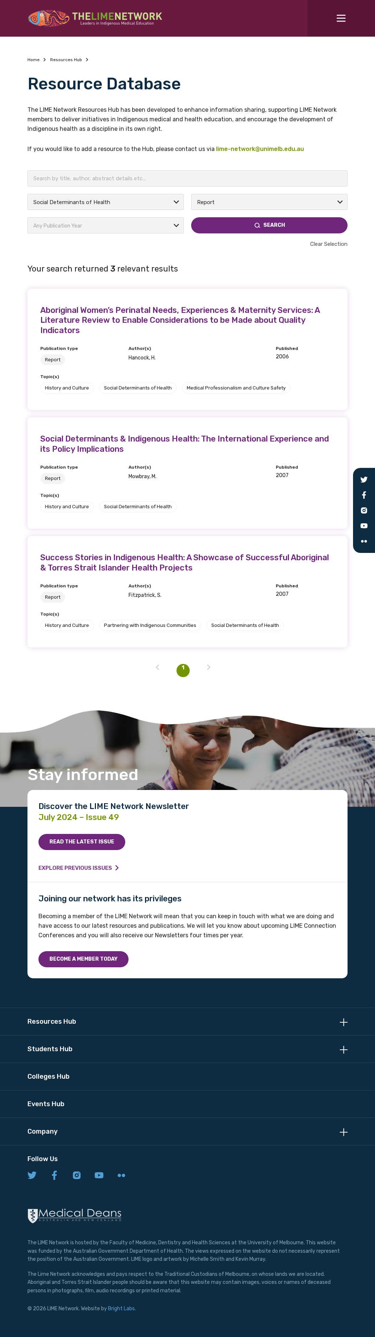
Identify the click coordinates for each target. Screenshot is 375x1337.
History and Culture (67, 388)
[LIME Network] (95, 18)
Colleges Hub (48, 1076)
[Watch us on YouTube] (99, 1176)
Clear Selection (329, 244)
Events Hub (45, 1104)
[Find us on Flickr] (121, 1176)
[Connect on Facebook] (54, 1176)
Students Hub (50, 1049)
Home (33, 59)
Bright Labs (121, 1308)
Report (52, 359)
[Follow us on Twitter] (32, 1176)
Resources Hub (66, 59)
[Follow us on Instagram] (76, 1176)
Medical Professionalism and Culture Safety (236, 388)
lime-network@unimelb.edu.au (260, 148)
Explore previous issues (75, 868)
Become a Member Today (83, 959)
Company (42, 1131)
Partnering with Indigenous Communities (150, 625)
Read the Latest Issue (81, 842)
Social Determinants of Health (138, 388)
